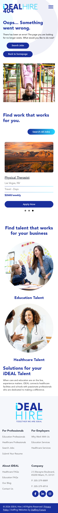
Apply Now (29, 204)
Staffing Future (38, 509)
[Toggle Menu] (50, 6)
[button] (18, 46)
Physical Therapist (17, 178)
